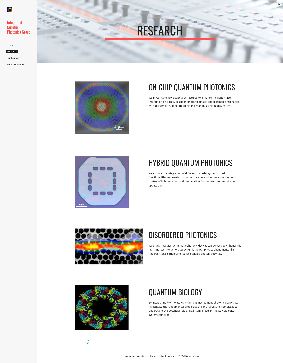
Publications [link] (13, 58)
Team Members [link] (15, 64)
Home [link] (10, 45)
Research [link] (12, 51)
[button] (279, 4)
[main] (160, 31)
